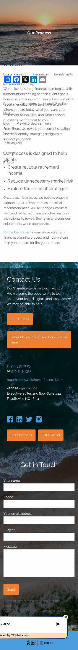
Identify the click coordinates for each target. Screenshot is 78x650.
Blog (6, 123)
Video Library (13, 133)
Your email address (33, 514)
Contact (9, 153)
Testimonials (12, 143)
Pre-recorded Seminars (34, 123)
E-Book (8, 163)
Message (25, 547)
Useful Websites (55, 104)
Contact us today (16, 232)
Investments (63, 74)
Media (7, 114)
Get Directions (21, 435)
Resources (11, 94)
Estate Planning (14, 74)
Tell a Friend (51, 435)
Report (8, 104)
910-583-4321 (21, 371)
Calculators (28, 104)
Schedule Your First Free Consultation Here (39, 339)
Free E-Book (20, 319)
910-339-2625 (20, 366)
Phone (24, 497)
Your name (27, 481)
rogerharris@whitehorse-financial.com (35, 380)
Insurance (40, 74)
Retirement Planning (18, 84)
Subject (24, 530)
